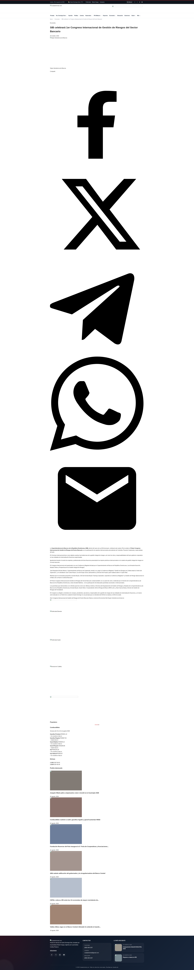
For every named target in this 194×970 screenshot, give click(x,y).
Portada (52, 15)
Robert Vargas (95, 2)
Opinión (70, 15)
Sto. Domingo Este (61, 15)
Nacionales (88, 15)
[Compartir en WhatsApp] (97, 450)
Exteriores (127, 15)
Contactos (102, 2)
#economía (102, 598)
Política (76, 15)
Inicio (51, 19)
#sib (106, 598)
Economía (112, 15)
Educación (120, 15)
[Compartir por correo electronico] (97, 545)
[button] (80, 52)
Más (138, 15)
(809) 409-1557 (88, 947)
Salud (132, 15)
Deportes (105, 15)
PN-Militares (97, 15)
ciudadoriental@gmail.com (91, 952)
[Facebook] (135, 2)
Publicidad (88, 2)
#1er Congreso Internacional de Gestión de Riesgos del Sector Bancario (69, 598)
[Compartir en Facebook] (97, 166)
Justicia (82, 15)
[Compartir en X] (97, 261)
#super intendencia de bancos (116, 598)
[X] (137, 2)
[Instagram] (140, 2)
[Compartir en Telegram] (97, 355)
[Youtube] (142, 2)
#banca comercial (94, 598)
